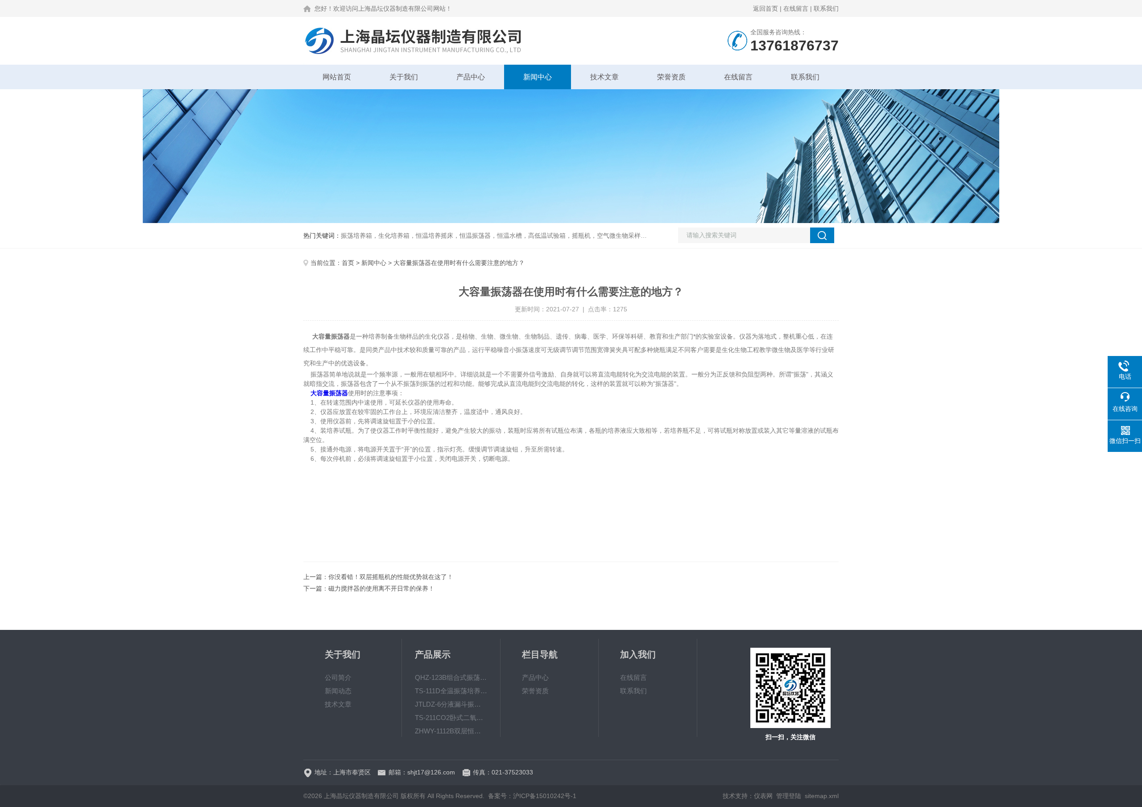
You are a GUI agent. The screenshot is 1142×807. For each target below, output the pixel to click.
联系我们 (826, 8)
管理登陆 (788, 795)
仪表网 (763, 795)
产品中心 (470, 77)
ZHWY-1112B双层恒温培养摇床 (451, 731)
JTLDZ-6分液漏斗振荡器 (451, 704)
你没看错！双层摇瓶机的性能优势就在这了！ (390, 576)
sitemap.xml (822, 795)
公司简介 (338, 677)
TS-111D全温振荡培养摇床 (451, 691)
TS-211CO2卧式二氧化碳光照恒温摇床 (451, 717)
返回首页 (765, 8)
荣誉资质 (671, 77)
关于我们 (403, 77)
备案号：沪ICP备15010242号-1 (532, 795)
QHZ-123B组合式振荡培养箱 (451, 677)
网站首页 (337, 77)
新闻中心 (537, 77)
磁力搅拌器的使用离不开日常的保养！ (381, 588)
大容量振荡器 (329, 393)
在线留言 (795, 8)
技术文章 (604, 77)
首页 (348, 262)
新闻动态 (338, 691)
